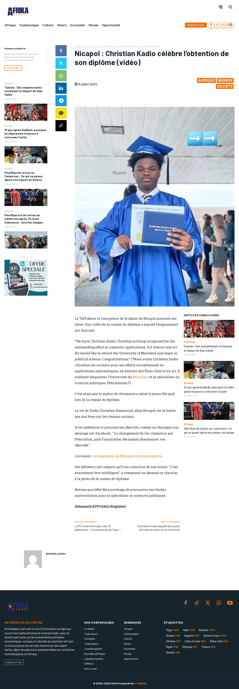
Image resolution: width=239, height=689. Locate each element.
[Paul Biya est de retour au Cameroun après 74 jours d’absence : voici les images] (25, 239)
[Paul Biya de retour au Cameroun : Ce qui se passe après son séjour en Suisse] (25, 197)
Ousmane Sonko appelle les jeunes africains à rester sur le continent (158, 527)
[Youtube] (230, 25)
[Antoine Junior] (33, 559)
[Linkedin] (61, 88)
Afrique (8, 126)
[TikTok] (217, 25)
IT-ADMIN (140, 683)
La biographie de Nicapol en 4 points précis (127, 455)
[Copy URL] (61, 125)
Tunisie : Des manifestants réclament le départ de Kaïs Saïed (23, 91)
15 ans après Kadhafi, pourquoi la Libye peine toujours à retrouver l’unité (25, 133)
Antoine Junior (56, 553)
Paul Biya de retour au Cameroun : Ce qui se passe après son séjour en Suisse (23, 176)
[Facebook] (211, 25)
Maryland (140, 376)
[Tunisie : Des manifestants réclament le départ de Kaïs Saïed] (25, 112)
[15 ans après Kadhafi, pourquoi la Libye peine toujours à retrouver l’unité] (25, 154)
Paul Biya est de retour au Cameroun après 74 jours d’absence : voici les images (23, 218)
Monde (225, 80)
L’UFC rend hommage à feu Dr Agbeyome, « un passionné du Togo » (98, 527)
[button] (230, 7)
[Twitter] (61, 63)
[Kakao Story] (61, 113)
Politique (8, 83)
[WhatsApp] (224, 25)
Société (224, 86)
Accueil (78, 46)
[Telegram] (61, 100)
